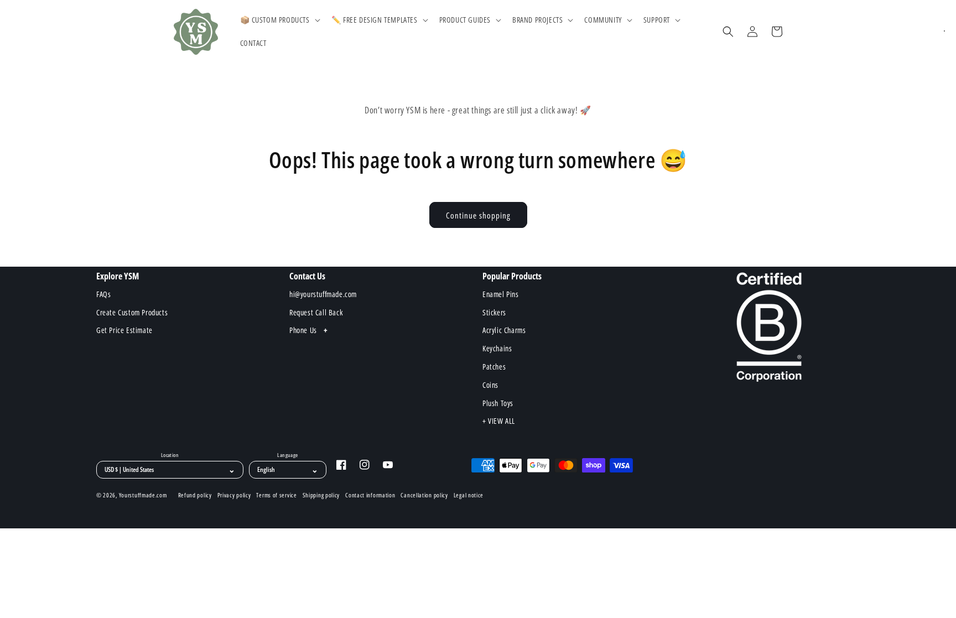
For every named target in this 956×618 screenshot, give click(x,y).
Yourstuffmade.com (143, 495)
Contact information (370, 495)
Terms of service (276, 495)
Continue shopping (478, 215)
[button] (279, 20)
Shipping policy (321, 495)
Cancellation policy (424, 495)
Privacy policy (234, 495)
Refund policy (195, 495)
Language (287, 455)
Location (170, 455)
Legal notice (469, 495)
